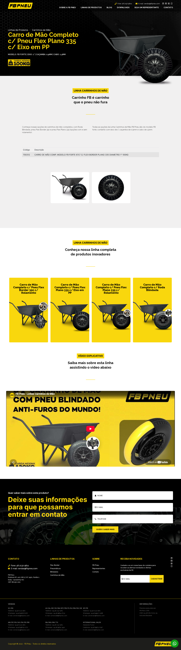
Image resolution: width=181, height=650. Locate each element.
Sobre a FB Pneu (67, 7)
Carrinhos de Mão (41, 30)
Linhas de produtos (91, 7)
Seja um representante (146, 7)
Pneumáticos (55, 568)
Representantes (98, 568)
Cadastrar (156, 579)
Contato (168, 7)
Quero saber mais (105, 529)
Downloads (123, 7)
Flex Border (54, 565)
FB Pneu (95, 565)
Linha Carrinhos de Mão (90, 242)
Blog (109, 7)
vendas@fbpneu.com (152, 4)
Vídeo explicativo (90, 355)
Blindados (54, 572)
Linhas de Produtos (18, 30)
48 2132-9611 (127, 4)
